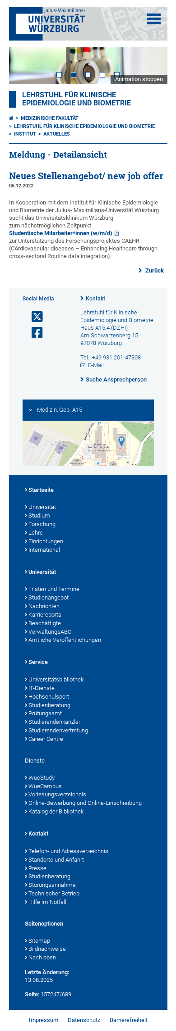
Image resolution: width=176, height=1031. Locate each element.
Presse (37, 868)
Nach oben (42, 957)
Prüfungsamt (45, 713)
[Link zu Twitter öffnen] (33, 317)
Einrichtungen (45, 541)
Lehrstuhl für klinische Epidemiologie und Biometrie (76, 99)
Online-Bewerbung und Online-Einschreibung (85, 802)
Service (38, 662)
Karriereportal (45, 614)
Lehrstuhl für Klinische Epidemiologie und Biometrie (84, 126)
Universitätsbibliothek (55, 679)
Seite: (32, 994)
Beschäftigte (44, 623)
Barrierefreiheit (129, 1020)
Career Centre (45, 739)
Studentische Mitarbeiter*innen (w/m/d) (60, 233)
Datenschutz (84, 1020)
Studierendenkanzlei (54, 721)
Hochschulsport (48, 696)
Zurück (154, 270)
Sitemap (39, 940)
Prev (25, 66)
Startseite (41, 489)
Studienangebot (48, 597)
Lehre (35, 532)
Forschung (42, 524)
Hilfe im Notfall (47, 902)
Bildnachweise (47, 948)
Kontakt (95, 298)
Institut (25, 134)
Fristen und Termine (53, 589)
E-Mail (96, 365)
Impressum (43, 1020)
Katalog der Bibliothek (55, 811)
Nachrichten (44, 606)
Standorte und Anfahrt (56, 859)
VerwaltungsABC (49, 631)
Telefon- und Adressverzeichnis (68, 851)
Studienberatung (49, 705)
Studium (39, 515)
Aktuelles (56, 134)
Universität (42, 507)
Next (151, 66)
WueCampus (45, 786)
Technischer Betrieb (53, 893)
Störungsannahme (52, 884)
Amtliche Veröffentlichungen (64, 639)
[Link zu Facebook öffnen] (33, 333)
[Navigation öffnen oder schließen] (154, 19)
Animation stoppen (139, 79)
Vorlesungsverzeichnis (57, 794)
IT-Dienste (41, 688)
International (44, 549)
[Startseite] (11, 118)
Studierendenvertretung (58, 730)
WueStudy (41, 777)
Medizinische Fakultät (50, 118)
